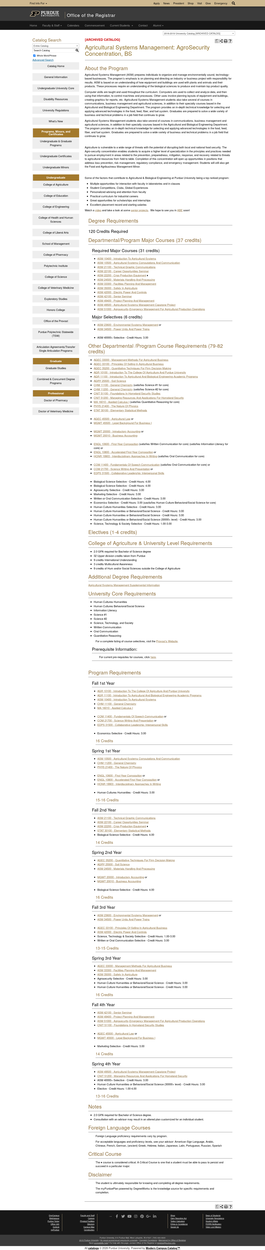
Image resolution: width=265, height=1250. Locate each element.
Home (33, 25)
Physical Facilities (87, 1221)
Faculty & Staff (50, 25)
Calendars (73, 25)
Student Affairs (212, 1221)
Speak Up (175, 1227)
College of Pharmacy (55, 254)
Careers (91, 1218)
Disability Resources (56, 99)
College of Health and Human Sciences (56, 219)
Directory (90, 1224)
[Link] (117, 1217)
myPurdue (55, 1230)
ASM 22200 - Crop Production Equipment (121, 275)
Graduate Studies (56, 368)
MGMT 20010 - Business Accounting (115, 435)
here (153, 657)
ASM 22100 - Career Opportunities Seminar (123, 271)
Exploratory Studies (55, 299)
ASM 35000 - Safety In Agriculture (117, 288)
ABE (180, 210)
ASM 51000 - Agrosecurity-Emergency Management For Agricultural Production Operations (151, 309)
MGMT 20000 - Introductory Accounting (117, 431)
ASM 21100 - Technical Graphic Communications (126, 267)
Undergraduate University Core (55, 88)
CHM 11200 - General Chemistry (113, 389)
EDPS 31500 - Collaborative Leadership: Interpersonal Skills (129, 473)
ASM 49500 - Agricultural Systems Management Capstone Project (136, 305)
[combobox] (199, 33)
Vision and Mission (213, 1227)
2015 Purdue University (89, 1240)
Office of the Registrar (91, 15)
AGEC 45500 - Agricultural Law (112, 419)
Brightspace (54, 1218)
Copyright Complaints (148, 1240)
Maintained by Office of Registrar (172, 1240)
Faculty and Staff (87, 1215)
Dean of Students (213, 1215)
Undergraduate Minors (56, 167)
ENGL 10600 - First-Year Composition (116, 444)
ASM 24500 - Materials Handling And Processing (126, 279)
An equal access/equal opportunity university (119, 1240)
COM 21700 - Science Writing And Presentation (122, 469)
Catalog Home (55, 66)
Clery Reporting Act (179, 1218)
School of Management (55, 243)
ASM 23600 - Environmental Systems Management (127, 325)
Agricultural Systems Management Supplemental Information (124, 585)
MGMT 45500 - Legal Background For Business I (123, 423)
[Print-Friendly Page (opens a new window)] (226, 41)
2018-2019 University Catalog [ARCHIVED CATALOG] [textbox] (192, 33)
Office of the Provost (56, 321)
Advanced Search (43, 60)
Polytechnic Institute (56, 266)
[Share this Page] (221, 41)
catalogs (93, 1248)
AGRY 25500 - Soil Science (110, 381)
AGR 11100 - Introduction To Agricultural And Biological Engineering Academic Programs (146, 376)
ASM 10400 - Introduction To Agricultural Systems (126, 258)
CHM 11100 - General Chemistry (113, 385)
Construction (89, 1230)
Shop (191, 3)
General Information (55, 77)
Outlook (56, 1227)
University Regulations (56, 110)
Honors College (56, 310)
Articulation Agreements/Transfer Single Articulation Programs (56, 348)
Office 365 (55, 1224)
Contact (143, 25)
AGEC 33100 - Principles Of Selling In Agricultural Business (129, 364)
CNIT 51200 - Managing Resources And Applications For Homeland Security (139, 398)
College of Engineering (56, 206)
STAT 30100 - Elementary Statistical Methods (120, 410)
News (166, 3)
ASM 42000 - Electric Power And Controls (122, 292)
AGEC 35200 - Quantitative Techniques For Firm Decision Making (132, 368)
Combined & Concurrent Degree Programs (56, 381)
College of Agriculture (55, 184)
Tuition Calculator (178, 1221)
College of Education (56, 195)
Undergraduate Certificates (56, 156)
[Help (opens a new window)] (230, 41)
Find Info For (37, 3)
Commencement (95, 25)
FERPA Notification (213, 1224)
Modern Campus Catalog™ (163, 1248)
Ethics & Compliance (179, 1224)
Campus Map (88, 1227)
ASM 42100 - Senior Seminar (114, 296)
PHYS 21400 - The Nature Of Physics (116, 406)
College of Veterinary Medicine (56, 287)
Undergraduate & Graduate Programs (56, 143)
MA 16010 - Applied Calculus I (111, 402)
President (178, 3)
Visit (199, 3)
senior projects (139, 210)
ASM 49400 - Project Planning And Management (125, 300)
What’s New (56, 121)
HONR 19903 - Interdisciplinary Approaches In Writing (125, 456)
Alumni (157, 25)
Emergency (220, 3)
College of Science (56, 277)
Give (208, 3)
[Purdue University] (44, 13)
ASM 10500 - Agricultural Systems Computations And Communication (138, 262)
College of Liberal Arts (56, 232)
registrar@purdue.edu (166, 1243)
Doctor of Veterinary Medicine (55, 411)
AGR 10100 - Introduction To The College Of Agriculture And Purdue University (140, 372)
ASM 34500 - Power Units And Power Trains (123, 329)
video (98, 210)
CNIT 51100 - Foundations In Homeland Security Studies (127, 393)
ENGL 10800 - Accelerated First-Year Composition (123, 452)
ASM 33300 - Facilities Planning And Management (126, 284)
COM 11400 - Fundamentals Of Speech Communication (127, 464)
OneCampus (54, 1215)
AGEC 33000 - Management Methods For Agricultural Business (131, 360)
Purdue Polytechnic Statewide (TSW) (55, 333)
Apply (156, 3)
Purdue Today (53, 1221)
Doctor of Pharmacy (56, 400)
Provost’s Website (167, 641)
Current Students (120, 25)
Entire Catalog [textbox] (41, 45)
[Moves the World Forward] (110, 1217)
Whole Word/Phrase (46, 55)
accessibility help (101, 1243)
